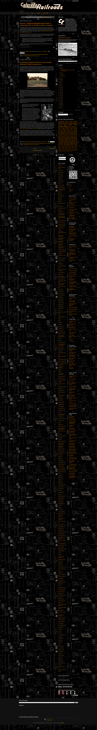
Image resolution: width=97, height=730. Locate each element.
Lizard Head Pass (61, 418)
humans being (60, 390)
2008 (60, 104)
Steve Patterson (61, 600)
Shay (59, 570)
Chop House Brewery (24, 128)
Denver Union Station (72, 131)
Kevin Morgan (61, 132)
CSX (59, 267)
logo (59, 422)
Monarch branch (61, 452)
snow (76, 148)
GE (58, 354)
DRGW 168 (60, 298)
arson (59, 183)
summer (59, 602)
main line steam (63, 142)
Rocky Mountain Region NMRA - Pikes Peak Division (73, 476)
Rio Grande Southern (62, 540)
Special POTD (60, 591)
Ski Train (60, 135)
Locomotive (71, 139)
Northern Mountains (72, 272)
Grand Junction (61, 376)
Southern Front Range (73, 270)
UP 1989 (59, 638)
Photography (71, 142)
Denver (23, 54)
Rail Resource (71, 207)
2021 (60, 84)
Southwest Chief (61, 589)
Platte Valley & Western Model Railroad (71, 461)
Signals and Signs (61, 574)
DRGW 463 (60, 300)
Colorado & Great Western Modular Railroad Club (72, 422)
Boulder (59, 199)
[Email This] (20, 52)
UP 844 (59, 642)
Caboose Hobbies (72, 419)
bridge (59, 201)
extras (69, 134)
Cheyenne (60, 211)
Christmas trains (60, 145)
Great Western (71, 145)
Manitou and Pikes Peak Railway (63, 149)
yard (59, 671)
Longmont (60, 424)
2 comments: (44, 141)
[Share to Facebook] (23, 52)
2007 (60, 106)
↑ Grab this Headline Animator (48, 720)
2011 (60, 100)
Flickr (76, 143)
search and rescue (61, 566)
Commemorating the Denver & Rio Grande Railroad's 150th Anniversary (36, 63)
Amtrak (71, 128)
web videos (60, 131)
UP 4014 (59, 640)
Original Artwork (65, 147)
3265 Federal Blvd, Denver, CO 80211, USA (31, 55)
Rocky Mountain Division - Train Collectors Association (73, 468)
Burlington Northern (74, 146)
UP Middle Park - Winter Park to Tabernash (72, 239)
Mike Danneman (67, 144)
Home (34, 148)
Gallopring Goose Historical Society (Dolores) (72, 349)
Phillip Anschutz (61, 496)
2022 (60, 82)
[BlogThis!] (21, 52)
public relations (61, 513)
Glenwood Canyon (61, 361)
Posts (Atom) (40, 155)
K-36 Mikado (60, 404)
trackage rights (60, 621)
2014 (60, 95)
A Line (59, 165)
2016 (60, 92)
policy (59, 507)
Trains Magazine (61, 625)
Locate (32, 13)
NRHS (59, 473)
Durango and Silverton (71, 130)
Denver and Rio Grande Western (31, 54)
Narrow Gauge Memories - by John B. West (73, 336)
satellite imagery (61, 559)
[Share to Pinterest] (24, 52)
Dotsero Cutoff (60, 295)
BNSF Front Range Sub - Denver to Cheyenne (72, 230)
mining (59, 437)
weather (59, 653)
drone (59, 310)
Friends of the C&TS (72, 386)
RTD (61, 133)
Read (22, 13)
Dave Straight (60, 272)
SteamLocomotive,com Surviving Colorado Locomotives (73, 282)
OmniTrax (60, 479)
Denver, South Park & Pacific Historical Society (73, 383)
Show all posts (46, 17)
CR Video (60, 263)
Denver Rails (71, 380)
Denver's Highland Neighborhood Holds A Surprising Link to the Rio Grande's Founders (36, 24)
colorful (59, 253)
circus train (60, 227)
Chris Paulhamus (61, 220)
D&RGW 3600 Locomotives (64, 37)
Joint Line (67, 132)
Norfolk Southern (61, 471)
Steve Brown (60, 598)
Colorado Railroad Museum (71, 127)
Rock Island (60, 547)
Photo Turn (60, 501)
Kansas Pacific (61, 408)
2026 (60, 67)
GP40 (59, 369)
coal (59, 229)
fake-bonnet (60, 326)
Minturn (59, 439)
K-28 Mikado (60, 402)
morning (59, 454)
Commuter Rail (74, 134)
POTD (75, 125)
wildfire (76, 144)
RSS (59, 552)
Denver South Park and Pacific (62, 151)
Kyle (59, 412)
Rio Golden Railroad (72, 403)
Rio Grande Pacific (61, 535)
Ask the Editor (60, 187)
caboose (70, 147)
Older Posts (52, 148)
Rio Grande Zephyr (61, 543)
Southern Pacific (68, 140)
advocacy (60, 174)
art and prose (60, 185)
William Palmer (45, 54)
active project (60, 172)
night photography (61, 469)
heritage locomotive (61, 383)
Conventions (60, 141)
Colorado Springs (25, 143)
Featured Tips (72, 143)
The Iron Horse (71, 341)
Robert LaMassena (61, 545)
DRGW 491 (60, 308)
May (61, 72)
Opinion (75, 128)
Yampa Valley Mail (61, 669)
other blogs (60, 486)
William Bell (40, 54)
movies (59, 456)
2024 (60, 79)
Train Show (60, 623)
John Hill (75, 145)
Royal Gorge (60, 550)
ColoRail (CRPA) (61, 251)
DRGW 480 (60, 302)
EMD (73, 147)
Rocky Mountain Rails (73, 471)
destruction (60, 293)
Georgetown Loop (61, 359)
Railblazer (71, 339)
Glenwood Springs (61, 363)
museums (60, 130)
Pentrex (59, 494)
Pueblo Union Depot (62, 521)
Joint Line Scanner (72, 205)
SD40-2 (59, 563)
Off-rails (72, 144)
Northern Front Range (73, 268)
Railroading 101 (61, 526)
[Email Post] (49, 51)
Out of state (60, 144)
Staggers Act (60, 593)
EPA (59, 320)
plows (69, 146)
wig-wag (59, 657)
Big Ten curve (60, 195)
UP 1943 (59, 636)
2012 (60, 98)
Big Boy (59, 193)
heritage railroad (63, 126)
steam (67, 121)
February (62, 74)
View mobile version (37, 150)
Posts (60, 157)
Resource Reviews (65, 146)
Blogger (62, 722)
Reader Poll (60, 530)
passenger (61, 121)
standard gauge (66, 143)
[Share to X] (22, 52)
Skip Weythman (74, 150)
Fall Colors (63, 150)
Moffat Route (65, 128)
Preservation (72, 132)
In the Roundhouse (65, 139)
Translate (62, 115)
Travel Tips (60, 627)
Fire (76, 140)
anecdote (60, 179)
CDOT (67, 142)
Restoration (60, 533)
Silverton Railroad (61, 576)
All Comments (62, 159)
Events (59, 128)
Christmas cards (61, 222)
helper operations (61, 380)
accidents (73, 148)
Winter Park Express (62, 666)
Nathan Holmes (69, 148)
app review (60, 181)
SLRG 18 (60, 583)
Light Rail (60, 416)
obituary (59, 475)
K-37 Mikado (60, 406)
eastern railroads (61, 316)
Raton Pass (60, 528)
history (46, 143)
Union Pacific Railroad (73, 309)
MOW (64, 130)
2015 (60, 93)
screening (60, 561)
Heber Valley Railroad (73, 307)
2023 (60, 81)
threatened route (61, 617)
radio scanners (61, 524)
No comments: (44, 51)
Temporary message (61, 612)
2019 (60, 87)
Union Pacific (35, 128)
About (38, 13)
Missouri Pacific (69, 151)
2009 (60, 103)
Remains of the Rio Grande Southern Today (72, 364)
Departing (59, 147)
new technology (72, 149)
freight (65, 131)
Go (27, 13)
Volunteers (73, 140)
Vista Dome (60, 646)
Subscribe (45, 13)
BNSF (69, 126)
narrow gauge (62, 125)
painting (59, 490)
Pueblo (59, 516)
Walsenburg (60, 649)
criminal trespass (61, 265)
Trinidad (59, 629)
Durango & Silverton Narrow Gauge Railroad (72, 304)
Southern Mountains (72, 274)
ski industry (60, 578)
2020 (60, 85)
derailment (65, 141)
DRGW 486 (60, 306)
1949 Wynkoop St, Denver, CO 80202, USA (31, 144)
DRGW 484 (60, 304)
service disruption (61, 568)
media (59, 433)
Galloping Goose (69, 150)
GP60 (59, 371)
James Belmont (61, 395)
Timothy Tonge (60, 619)
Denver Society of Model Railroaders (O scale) (73, 435)
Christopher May (66, 145)
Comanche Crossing (62, 255)
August (61, 68)
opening (59, 481)
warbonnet (60, 651)
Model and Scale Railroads (69, 133)
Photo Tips (60, 146)
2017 (60, 90)
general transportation (62, 356)
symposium (60, 610)
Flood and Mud (61, 342)
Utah (59, 644)
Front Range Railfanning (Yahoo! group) (72, 289)
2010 (60, 101)
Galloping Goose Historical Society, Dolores (72, 389)
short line (59, 572)
